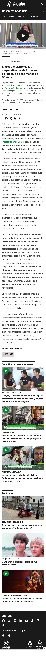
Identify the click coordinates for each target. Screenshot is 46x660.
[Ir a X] (10, 620)
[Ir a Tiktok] (33, 620)
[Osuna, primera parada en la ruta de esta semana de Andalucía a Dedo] (23, 508)
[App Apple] (4, 635)
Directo (21, 16)
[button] (23, 36)
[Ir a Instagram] (15, 620)
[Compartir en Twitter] (10, 118)
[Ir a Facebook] (4, 620)
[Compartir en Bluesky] (15, 118)
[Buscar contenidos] (42, 4)
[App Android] (10, 635)
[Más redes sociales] (43, 11)
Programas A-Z (34, 16)
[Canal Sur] (16, 4)
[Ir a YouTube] (27, 620)
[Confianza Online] (40, 644)
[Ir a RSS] (4, 625)
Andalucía (8, 354)
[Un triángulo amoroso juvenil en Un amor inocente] (23, 545)
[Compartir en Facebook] (6, 118)
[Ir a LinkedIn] (21, 620)
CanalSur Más (9, 16)
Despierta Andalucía (13, 87)
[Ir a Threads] (38, 620)
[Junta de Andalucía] (30, 644)
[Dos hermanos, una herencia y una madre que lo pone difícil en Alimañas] (23, 581)
